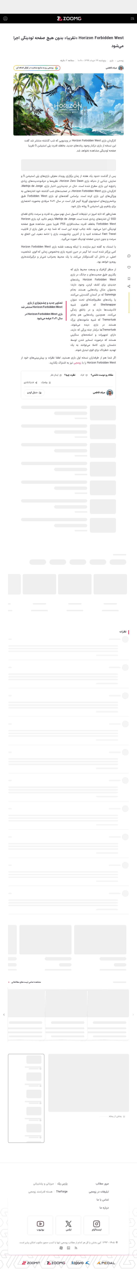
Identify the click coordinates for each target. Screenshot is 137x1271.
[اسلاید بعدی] (4, 1014)
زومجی (77, 363)
